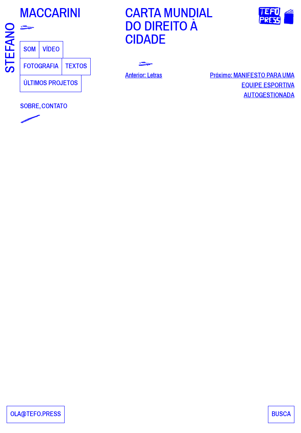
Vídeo (51, 49)
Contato (54, 106)
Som (29, 49)
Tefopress (270, 11)
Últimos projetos (50, 83)
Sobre (29, 106)
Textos (76, 66)
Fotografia (40, 66)
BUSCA (281, 414)
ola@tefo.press (35, 414)
